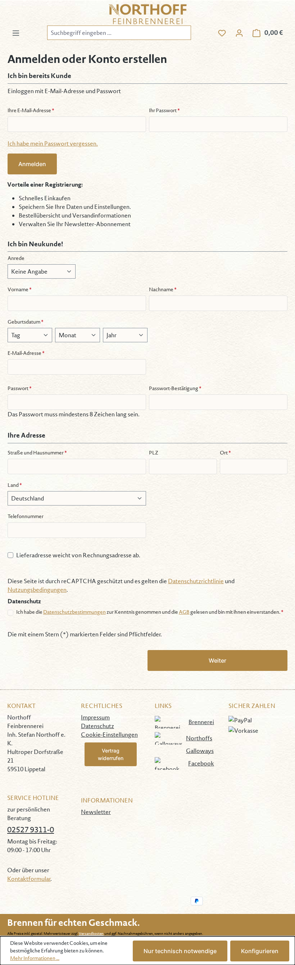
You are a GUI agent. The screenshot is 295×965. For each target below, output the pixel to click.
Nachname (163, 289)
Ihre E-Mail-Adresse (31, 110)
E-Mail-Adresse (26, 353)
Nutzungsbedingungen (37, 590)
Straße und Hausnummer (37, 452)
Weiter (217, 660)
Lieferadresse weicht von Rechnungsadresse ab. (78, 555)
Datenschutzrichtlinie (196, 581)
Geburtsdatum (26, 322)
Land (15, 485)
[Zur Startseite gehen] (147, 14)
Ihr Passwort (164, 110)
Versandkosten (91, 933)
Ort (225, 452)
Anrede (16, 258)
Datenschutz (97, 726)
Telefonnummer (26, 516)
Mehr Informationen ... (34, 958)
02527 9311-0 (30, 829)
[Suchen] (182, 33)
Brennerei (201, 722)
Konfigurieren (259, 951)
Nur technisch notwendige (180, 951)
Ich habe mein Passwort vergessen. (53, 143)
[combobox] (110, 33)
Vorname (20, 289)
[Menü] (15, 33)
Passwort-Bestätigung (175, 388)
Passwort (20, 388)
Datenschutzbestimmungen (74, 612)
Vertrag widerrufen (110, 754)
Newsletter (96, 812)
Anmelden (32, 164)
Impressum (95, 717)
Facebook (201, 763)
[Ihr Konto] (239, 33)
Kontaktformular (29, 879)
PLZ (153, 452)
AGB (184, 612)
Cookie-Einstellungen (109, 734)
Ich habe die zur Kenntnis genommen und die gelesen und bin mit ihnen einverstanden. (149, 612)
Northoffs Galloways (200, 744)
